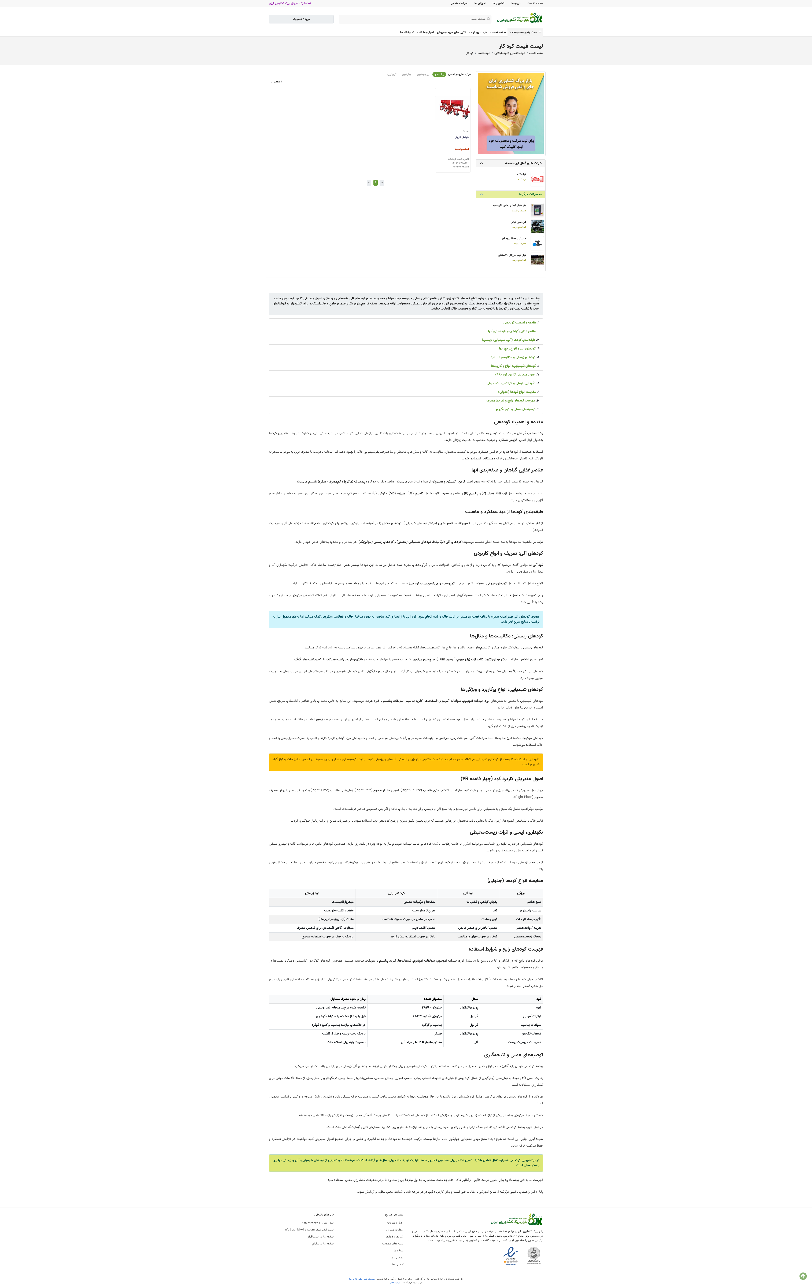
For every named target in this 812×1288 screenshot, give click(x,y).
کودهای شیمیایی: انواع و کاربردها (513, 366)
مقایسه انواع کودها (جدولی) (517, 392)
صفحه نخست (535, 3)
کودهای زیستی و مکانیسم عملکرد (513, 357)
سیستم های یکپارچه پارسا (362, 1279)
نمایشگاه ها (407, 32)
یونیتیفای (395, 1283)
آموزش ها (480, 3)
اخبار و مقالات (425, 32)
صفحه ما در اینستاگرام (320, 1237)
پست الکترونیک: (309, 1230)
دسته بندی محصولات (525, 32)
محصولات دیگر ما (530, 194)
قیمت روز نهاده (478, 32)
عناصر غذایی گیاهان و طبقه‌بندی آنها (512, 331)
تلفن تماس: (318, 1223)
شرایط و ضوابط (394, 1237)
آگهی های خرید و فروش (451, 32)
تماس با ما (498, 3)
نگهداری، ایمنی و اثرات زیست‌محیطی (511, 383)
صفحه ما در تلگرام (323, 1243)
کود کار (469, 53)
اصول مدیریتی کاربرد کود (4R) (515, 374)
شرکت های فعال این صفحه (523, 163)
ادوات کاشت (484, 53)
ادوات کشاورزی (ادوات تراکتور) (509, 53)
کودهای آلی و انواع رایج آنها (517, 348)
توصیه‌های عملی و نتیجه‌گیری (515, 409)
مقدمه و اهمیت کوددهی (519, 322)
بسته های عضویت (392, 1243)
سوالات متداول (459, 3)
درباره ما (516, 3)
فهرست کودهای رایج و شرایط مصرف (511, 400)
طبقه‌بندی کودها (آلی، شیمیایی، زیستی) (508, 340)
